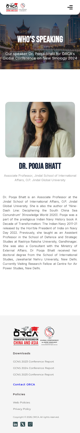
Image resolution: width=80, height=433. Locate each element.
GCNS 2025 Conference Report (33, 374)
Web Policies (21, 402)
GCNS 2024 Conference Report (33, 368)
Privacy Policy (22, 409)
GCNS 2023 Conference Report (33, 361)
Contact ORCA (24, 384)
